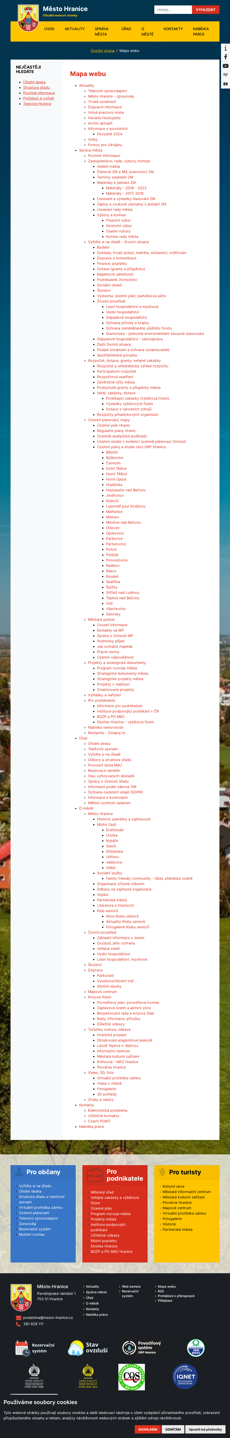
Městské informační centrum (187, 1191)
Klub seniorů (107, 910)
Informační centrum (113, 1051)
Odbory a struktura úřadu (109, 759)
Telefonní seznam (103, 749)
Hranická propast (111, 1035)
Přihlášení (165, 1300)
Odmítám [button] (173, 1429)
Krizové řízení (99, 997)
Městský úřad (102, 1192)
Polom (111, 549)
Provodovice (117, 560)
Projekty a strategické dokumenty (117, 662)
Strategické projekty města (120, 679)
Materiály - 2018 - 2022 (126, 188)
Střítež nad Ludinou (122, 592)
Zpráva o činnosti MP (115, 635)
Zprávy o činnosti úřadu (108, 781)
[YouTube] (225, 66)
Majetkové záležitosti (115, 274)
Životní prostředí (111, 301)
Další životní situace (114, 344)
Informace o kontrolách (108, 797)
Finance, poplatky (112, 263)
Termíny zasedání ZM (115, 177)
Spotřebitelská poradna (117, 355)
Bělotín (112, 452)
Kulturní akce (173, 1186)
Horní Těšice (116, 474)
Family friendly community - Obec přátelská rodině (149, 878)
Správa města (101, 31)
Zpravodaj (27, 1223)
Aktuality (75, 29)
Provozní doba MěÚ (105, 765)
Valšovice (114, 862)
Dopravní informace (105, 107)
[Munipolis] (225, 75)
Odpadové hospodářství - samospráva (130, 339)
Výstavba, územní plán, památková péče (131, 296)
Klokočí (112, 501)
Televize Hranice (37, 103)
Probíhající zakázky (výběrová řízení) (137, 398)
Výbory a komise (111, 215)
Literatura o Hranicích (115, 905)
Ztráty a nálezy (101, 1099)
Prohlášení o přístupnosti (176, 1296)
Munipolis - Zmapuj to (106, 732)
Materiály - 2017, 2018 (125, 193)
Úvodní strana (103, 50)
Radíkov (113, 565)
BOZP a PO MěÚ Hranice (112, 1251)
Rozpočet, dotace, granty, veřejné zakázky (124, 360)
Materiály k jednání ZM (116, 182)
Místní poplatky (104, 1240)
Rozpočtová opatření (115, 376)
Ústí (109, 603)
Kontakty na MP (110, 630)
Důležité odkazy (111, 1024)
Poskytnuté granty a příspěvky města (129, 387)
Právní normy (108, 652)
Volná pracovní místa (106, 112)
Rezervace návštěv (104, 770)
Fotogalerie (106, 1088)
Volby (93, 139)
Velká (110, 867)
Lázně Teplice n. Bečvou (117, 1045)
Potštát (112, 554)
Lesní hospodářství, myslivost (122, 959)
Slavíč (111, 846)
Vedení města (108, 166)
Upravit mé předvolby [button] (205, 1429)
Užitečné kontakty (103, 1115)
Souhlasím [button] (147, 1429)
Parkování (105, 975)
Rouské (112, 576)
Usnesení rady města (115, 209)
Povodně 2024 (109, 134)
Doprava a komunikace (116, 258)
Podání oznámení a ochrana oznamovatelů (133, 349)
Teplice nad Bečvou (122, 598)
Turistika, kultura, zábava (109, 1029)
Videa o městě (109, 1083)
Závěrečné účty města (116, 382)
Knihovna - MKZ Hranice (117, 1062)
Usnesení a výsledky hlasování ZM (126, 198)
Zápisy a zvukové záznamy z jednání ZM (131, 204)
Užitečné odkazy (105, 1235)
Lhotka (112, 835)
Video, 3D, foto (101, 1072)
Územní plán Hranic (113, 425)
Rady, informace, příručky (118, 1018)
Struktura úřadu (36, 87)
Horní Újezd (116, 479)
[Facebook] (225, 57)
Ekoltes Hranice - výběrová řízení (125, 722)
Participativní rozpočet (116, 371)
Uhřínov (112, 857)
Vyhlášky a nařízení (104, 695)
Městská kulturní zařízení (118, 1056)
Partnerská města (112, 900)
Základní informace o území (120, 937)
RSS (161, 1291)
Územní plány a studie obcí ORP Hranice (131, 447)
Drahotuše (115, 830)
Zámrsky (113, 614)
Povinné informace (104, 155)
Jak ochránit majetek (115, 646)
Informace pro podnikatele (119, 705)
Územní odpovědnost (115, 657)
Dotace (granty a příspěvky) (121, 269)
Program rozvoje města (117, 668)
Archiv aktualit (100, 123)
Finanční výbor (118, 220)
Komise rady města (122, 236)
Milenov (112, 517)
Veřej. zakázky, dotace (116, 393)
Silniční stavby (109, 986)
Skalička (113, 581)
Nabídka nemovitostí (105, 727)
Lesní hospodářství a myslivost (132, 306)
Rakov (111, 571)
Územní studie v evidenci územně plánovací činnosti (141, 441)
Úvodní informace (112, 625)
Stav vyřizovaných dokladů (111, 776)
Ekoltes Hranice (104, 1246)
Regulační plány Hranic (116, 430)
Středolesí (114, 851)
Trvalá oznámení (102, 101)
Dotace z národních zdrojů (128, 409)
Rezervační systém (35, 1229)
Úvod (52, 28)
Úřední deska (99, 743)
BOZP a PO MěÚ (111, 716)
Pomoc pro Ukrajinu (105, 144)
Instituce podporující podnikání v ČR (128, 711)
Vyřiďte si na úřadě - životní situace (118, 242)
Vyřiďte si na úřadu (35, 1186)
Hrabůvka (114, 484)
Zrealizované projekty (115, 689)
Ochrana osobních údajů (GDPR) (115, 792)
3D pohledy (107, 1094)
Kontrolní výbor (119, 225)
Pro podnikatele (101, 700)
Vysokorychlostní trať (115, 981)
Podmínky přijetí (111, 641)
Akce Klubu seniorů (122, 916)
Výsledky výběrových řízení (129, 403)
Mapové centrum (102, 991)
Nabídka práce (201, 31)
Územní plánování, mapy (109, 420)
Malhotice (114, 511)
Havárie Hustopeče (104, 118)
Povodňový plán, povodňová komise (128, 1002)
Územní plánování (34, 1213)
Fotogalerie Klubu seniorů (127, 927)
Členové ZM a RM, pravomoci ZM (125, 171)
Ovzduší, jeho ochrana (116, 943)
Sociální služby (109, 873)
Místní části (106, 824)
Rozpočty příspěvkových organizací (127, 414)
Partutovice (116, 544)
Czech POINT (99, 1121)
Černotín (113, 463)
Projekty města (103, 1219)
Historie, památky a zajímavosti (124, 819)
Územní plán (101, 1208)
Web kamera (131, 1286)
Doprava (95, 970)
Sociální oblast (109, 285)
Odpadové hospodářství (126, 317)
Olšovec (113, 527)
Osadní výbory (118, 231)
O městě (148, 31)
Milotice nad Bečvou (123, 522)
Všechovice (115, 608)
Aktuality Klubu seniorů (125, 921)
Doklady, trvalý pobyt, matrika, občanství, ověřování (141, 252)
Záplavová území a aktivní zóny (124, 1008)
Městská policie (101, 619)
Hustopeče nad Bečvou (126, 490)
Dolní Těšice (116, 468)
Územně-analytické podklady (122, 436)
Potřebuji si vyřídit (38, 98)
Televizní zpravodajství (107, 91)
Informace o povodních (108, 128)
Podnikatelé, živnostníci (117, 279)
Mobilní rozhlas (32, 1234)
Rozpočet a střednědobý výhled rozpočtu (132, 366)
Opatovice (115, 533)
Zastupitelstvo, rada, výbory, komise (119, 161)
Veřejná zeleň (108, 948)
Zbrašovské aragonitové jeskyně (124, 1040)
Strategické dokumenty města (122, 673)
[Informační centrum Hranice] (225, 48)
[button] (205, 9)
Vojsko (102, 894)
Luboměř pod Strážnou (125, 506)
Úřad (126, 29)
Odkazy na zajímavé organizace (124, 889)
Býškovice (114, 457)
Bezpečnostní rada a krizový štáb (125, 1013)
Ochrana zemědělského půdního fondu (139, 328)
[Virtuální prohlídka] (225, 84)
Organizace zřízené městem (120, 883)
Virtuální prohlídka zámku (119, 1078)
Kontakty (173, 29)
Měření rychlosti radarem (109, 803)
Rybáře (112, 840)
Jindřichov (115, 495)
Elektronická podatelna (107, 1110)
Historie (169, 1224)
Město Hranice (100, 813)
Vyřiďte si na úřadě (104, 754)
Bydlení (103, 247)
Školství (104, 290)
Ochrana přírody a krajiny (127, 323)
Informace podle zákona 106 (112, 786)
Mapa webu (167, 1286)
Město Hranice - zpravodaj (111, 96)
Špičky (111, 587)
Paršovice (114, 538)
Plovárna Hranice (111, 1067)
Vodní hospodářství (122, 312)
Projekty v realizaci (113, 684)
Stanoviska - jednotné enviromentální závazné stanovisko (155, 333)
